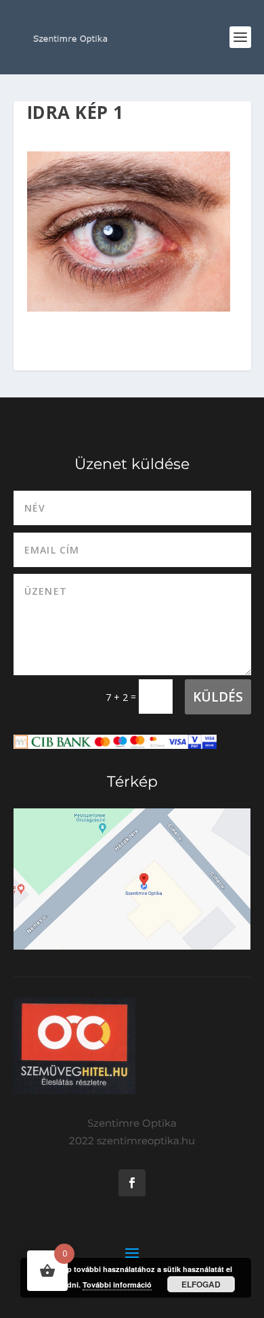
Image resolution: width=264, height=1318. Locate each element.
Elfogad (201, 1284)
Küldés (218, 697)
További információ (117, 1284)
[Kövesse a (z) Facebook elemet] (132, 1182)
